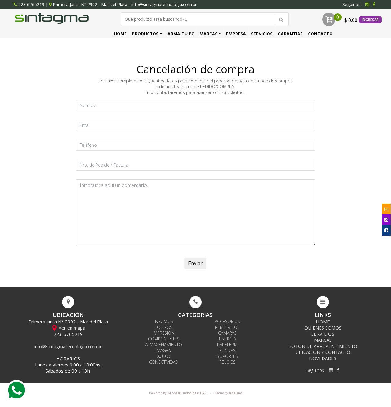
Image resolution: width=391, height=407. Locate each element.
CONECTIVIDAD (163, 362)
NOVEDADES (322, 358)
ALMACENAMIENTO (163, 345)
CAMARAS (227, 333)
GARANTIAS (290, 34)
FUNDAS (227, 350)
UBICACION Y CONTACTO (322, 352)
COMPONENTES (163, 339)
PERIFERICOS (227, 327)
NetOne (227, 393)
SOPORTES (227, 356)
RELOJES (227, 362)
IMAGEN (163, 350)
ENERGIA (227, 339)
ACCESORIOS (227, 321)
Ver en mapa (71, 328)
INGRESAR (370, 19)
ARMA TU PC (180, 34)
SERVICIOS (261, 34)
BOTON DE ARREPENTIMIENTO (322, 346)
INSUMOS (163, 321)
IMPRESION (163, 333)
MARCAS (208, 34)
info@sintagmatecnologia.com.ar (164, 4)
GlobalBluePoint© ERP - (181, 393)
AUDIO (163, 356)
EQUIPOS (164, 327)
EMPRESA (236, 34)
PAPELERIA (227, 345)
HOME (120, 34)
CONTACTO (320, 34)
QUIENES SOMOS (323, 328)
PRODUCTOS (145, 34)
